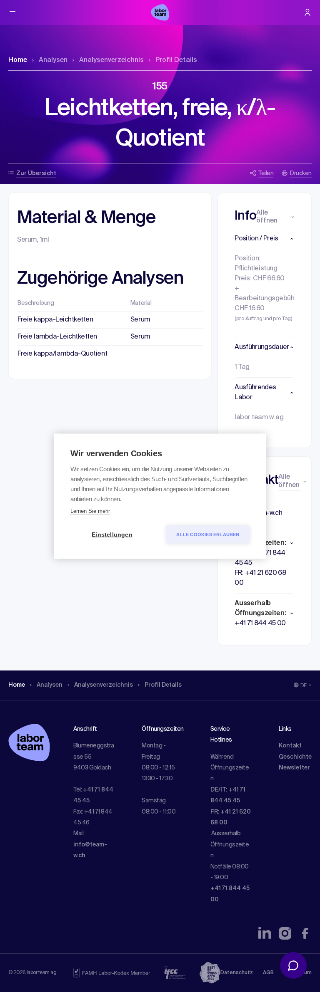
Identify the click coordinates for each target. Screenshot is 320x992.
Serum (140, 320)
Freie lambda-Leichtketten (57, 337)
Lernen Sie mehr (90, 510)
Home (17, 60)
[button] (265, 239)
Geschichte (295, 757)
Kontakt (290, 746)
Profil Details (176, 60)
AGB (268, 972)
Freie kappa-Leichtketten (55, 320)
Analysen (53, 60)
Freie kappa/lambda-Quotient (62, 354)
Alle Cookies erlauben (207, 534)
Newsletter (294, 768)
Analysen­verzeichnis (111, 60)
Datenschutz (236, 972)
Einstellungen (112, 534)
